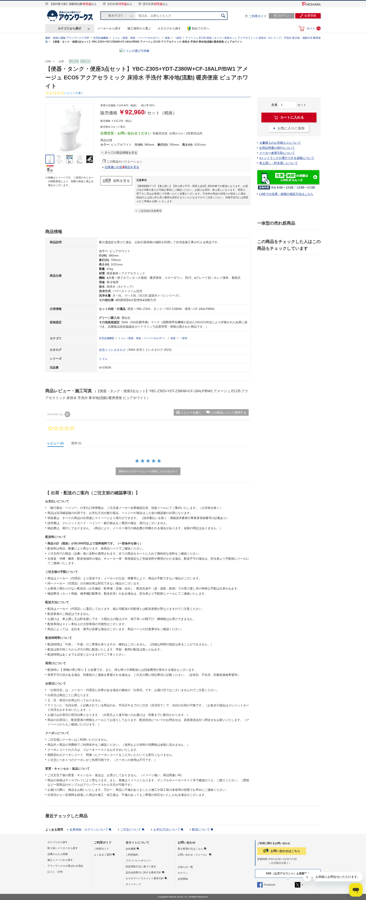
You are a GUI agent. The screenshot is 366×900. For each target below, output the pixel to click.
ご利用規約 (132, 854)
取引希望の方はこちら (190, 848)
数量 (274, 104)
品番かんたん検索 (57, 854)
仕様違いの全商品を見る (122, 167)
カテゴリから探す (70, 28)
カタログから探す (169, 28)
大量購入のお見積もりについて (280, 142)
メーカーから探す (109, 28)
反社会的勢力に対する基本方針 (143, 872)
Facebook (269, 884)
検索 (223, 15)
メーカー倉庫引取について (277, 153)
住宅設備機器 (100, 37)
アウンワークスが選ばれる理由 (65, 865)
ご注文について (130, 829)
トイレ (103, 358)
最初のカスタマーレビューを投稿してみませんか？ (148, 471)
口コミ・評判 (55, 871)
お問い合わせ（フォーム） (193, 854)
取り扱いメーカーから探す (62, 848)
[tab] (57, 444)
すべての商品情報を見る (121, 152)
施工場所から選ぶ (139, 28)
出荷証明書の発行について (277, 147)
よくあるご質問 (103, 854)
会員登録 (183, 878)
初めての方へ (200, 28)
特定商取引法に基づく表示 (141, 866)
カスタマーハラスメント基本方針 (145, 878)
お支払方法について (166, 829)
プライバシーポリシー (138, 860)
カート (313, 28)
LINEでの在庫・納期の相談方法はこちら (286, 194)
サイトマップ (133, 884)
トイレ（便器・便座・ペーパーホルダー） (136, 37)
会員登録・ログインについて (88, 829)
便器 (167, 37)
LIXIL (48, 61)
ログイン (183, 872)
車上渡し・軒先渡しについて (278, 163)
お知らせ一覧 (185, 866)
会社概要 (131, 848)
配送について (201, 829)
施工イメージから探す (60, 860)
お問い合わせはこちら (285, 851)
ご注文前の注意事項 (150, 210)
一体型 (178, 37)
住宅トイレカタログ (112, 349)
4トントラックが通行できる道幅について (286, 158)
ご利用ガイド (258, 16)
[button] (226, 412)
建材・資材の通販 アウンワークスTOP (67, 37)
